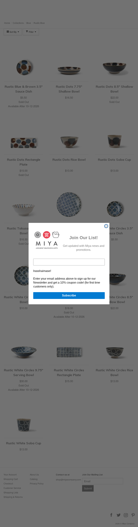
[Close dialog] (106, 226)
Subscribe (69, 295)
